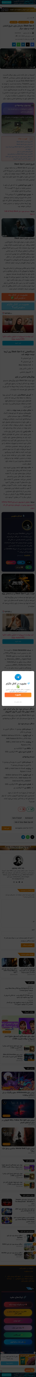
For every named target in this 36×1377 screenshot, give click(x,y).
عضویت (18, 694)
